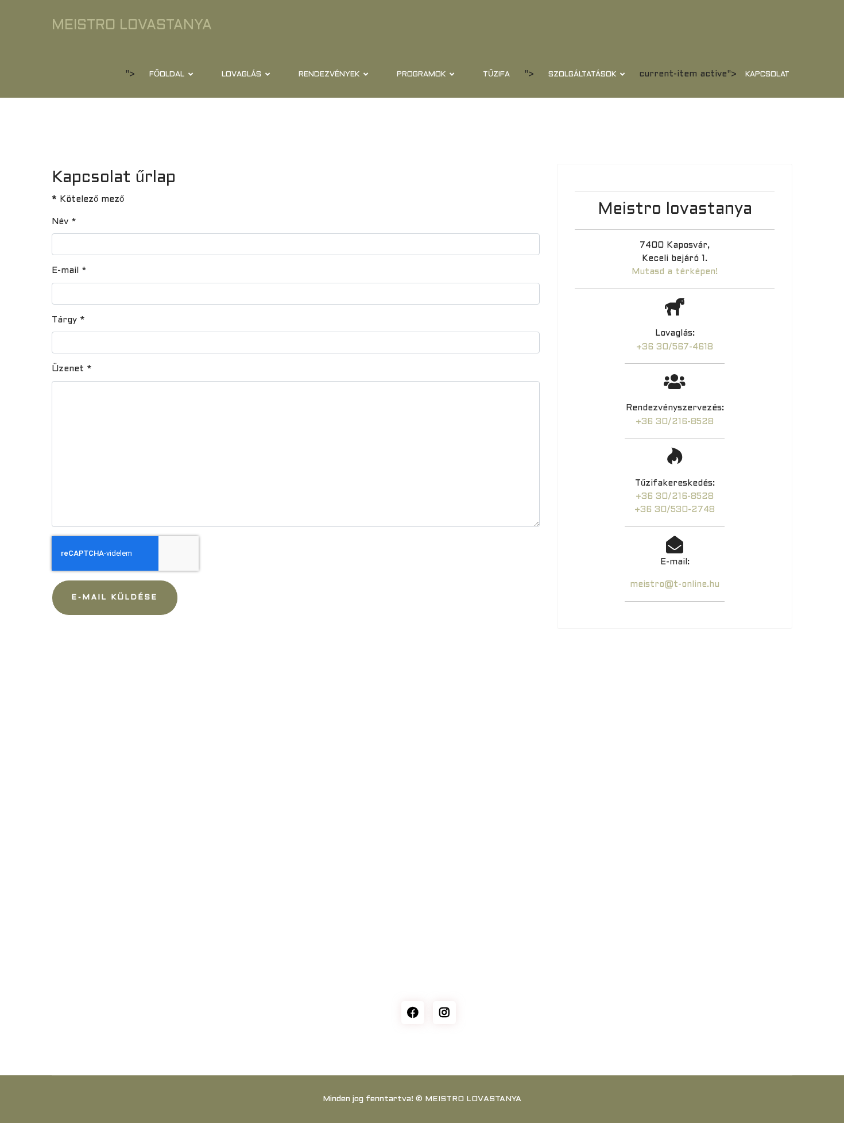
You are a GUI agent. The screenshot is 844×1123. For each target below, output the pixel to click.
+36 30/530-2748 (674, 510)
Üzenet (72, 369)
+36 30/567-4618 (674, 347)
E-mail (69, 271)
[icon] (412, 1012)
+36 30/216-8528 (675, 422)
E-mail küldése (115, 597)
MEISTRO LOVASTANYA (132, 26)
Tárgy (68, 320)
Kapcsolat (767, 74)
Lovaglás (241, 74)
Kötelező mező (88, 199)
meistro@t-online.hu (674, 584)
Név (64, 222)
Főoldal (166, 74)
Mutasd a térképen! (675, 272)
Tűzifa (496, 74)
